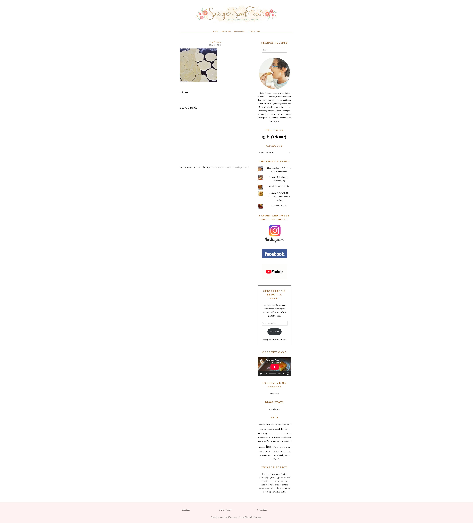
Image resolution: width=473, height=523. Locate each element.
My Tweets (274, 393)
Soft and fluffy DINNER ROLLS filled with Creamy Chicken (278, 197)
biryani (280, 425)
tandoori (271, 459)
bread (289, 424)
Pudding (266, 455)
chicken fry (262, 433)
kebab (261, 452)
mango (272, 452)
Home (215, 31)
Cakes (265, 429)
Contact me (254, 31)
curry (259, 442)
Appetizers (266, 425)
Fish (280, 447)
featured (272, 446)
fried (283, 447)
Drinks (277, 441)
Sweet (287, 455)
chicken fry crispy (272, 434)
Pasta (281, 452)
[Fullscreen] (288, 373)
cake (261, 430)
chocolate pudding (282, 437)
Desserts (271, 441)
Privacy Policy (225, 510)
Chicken (284, 429)
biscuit (284, 425)
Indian (288, 447)
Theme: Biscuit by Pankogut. (250, 517)
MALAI (268, 452)
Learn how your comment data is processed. (231, 167)
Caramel (270, 430)
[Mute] (284, 373)
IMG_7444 (184, 92)
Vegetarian (277, 459)
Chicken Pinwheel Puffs (279, 186)
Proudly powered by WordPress (224, 517)
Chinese (267, 437)
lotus (264, 452)
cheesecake (276, 430)
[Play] (261, 373)
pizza (261, 455)
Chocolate (273, 437)
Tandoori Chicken (279, 205)
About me (226, 31)
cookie (289, 437)
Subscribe (274, 331)
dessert (263, 441)
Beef (276, 425)
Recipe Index (239, 31)
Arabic (272, 425)
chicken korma (283, 434)
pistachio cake (287, 452)
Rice (271, 455)
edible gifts (284, 442)
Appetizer (260, 425)
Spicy (282, 455)
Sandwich (277, 455)
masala (276, 452)
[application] (274, 366)
